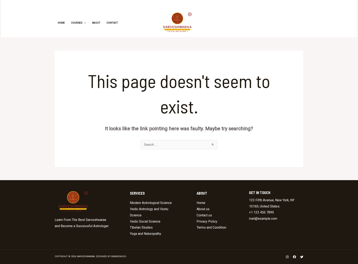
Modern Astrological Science (151, 203)
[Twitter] (257, 23)
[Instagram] (239, 23)
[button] (285, 22)
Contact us (204, 215)
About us (203, 209)
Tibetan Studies (141, 227)
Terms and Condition (211, 227)
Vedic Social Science (145, 221)
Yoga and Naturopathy (145, 234)
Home (201, 203)
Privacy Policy (207, 221)
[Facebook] (248, 23)
